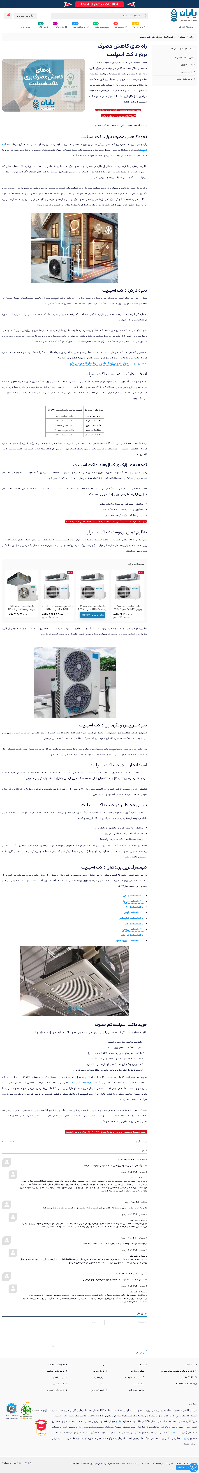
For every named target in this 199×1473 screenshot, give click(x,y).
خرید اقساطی (79, 26)
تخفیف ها (119, 26)
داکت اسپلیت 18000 (64, 416)
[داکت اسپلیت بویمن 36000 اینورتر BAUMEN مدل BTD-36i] (92, 586)
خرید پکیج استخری (184, 79)
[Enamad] (39, 1410)
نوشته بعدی (8, 1141)
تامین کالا (43, 26)
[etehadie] (12, 1410)
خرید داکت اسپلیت (184, 57)
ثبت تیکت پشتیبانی (134, 1377)
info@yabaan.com (185, 1383)
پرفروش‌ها (137, 26)
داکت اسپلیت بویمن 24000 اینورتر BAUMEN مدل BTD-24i (128, 608)
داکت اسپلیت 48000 (64, 434)
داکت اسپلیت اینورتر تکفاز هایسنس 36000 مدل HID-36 (21, 608)
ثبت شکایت (138, 1383)
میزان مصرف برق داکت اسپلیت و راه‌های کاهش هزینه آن (99, 363)
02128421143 (188, 1377)
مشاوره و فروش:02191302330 (92, 615)
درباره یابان (99, 1377)
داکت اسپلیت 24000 (65, 420)
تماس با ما (25, 27)
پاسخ (120, 1159)
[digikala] (41, 1427)
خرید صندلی (187, 71)
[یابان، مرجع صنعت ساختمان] (179, 16)
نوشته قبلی (141, 1141)
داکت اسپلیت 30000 (64, 425)
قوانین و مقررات (136, 1390)
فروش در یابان (97, 1371)
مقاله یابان (58, 26)
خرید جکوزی (187, 64)
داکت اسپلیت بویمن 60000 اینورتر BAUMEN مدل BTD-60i (57, 608)
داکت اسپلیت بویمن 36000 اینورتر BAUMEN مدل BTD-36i (92, 608)
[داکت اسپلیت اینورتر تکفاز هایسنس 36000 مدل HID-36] (21, 586)
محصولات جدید (101, 26)
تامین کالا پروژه (97, 1390)
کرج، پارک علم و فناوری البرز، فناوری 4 (177, 1371)
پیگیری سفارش (137, 1371)
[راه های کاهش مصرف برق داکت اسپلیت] (43, 85)
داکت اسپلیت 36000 (64, 430)
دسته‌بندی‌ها (185, 27)
